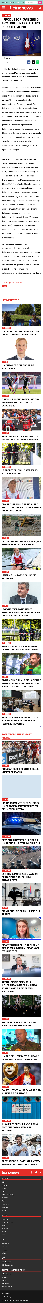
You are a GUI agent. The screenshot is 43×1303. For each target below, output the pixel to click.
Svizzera (4, 1185)
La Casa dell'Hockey (8, 1194)
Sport (3, 1191)
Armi (4, 286)
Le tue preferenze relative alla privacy (15, 1300)
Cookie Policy (6, 1296)
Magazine (5, 1198)
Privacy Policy (6, 1293)
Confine (4, 1210)
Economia (5, 1207)
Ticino (3, 1182)
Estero (4, 1188)
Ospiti (3, 1201)
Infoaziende (5, 1204)
